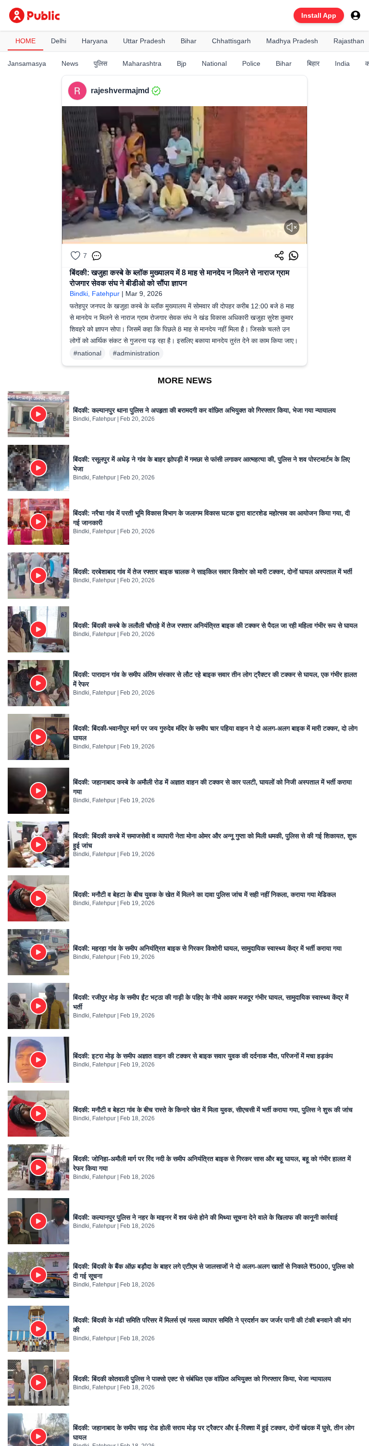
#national (87, 353)
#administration (136, 353)
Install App (318, 15)
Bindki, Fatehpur (95, 293)
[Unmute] (291, 227)
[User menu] (355, 15)
